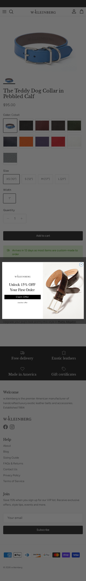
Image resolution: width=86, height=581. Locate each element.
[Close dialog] (81, 264)
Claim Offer (22, 297)
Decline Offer (22, 303)
